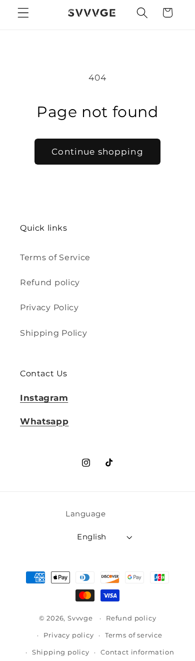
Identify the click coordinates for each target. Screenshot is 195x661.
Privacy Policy (49, 307)
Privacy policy (69, 635)
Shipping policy (61, 652)
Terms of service (133, 635)
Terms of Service (55, 257)
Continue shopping (98, 151)
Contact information (137, 652)
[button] (23, 13)
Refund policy (50, 282)
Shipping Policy (53, 333)
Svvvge (80, 618)
